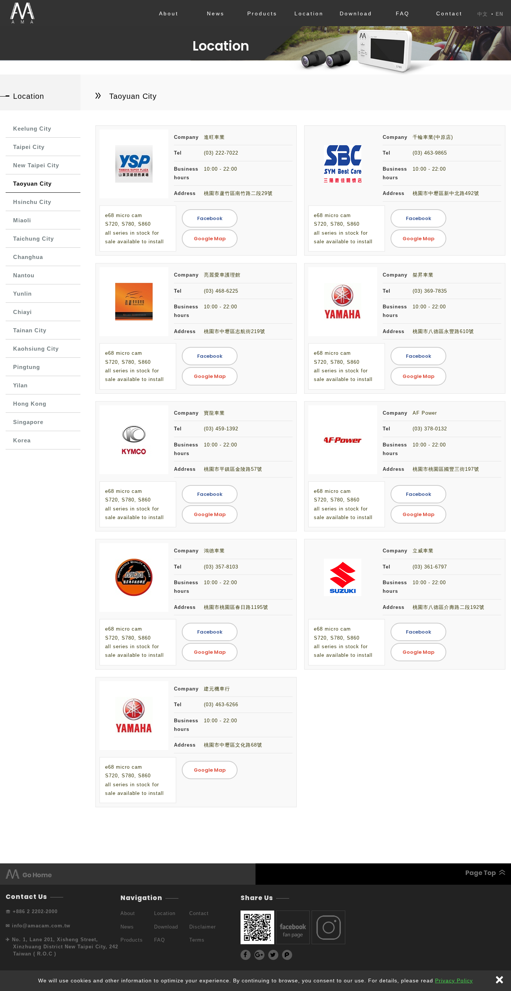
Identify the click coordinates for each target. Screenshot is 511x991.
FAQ (403, 13)
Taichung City (33, 238)
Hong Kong (29, 403)
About (168, 13)
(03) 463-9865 (430, 153)
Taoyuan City (32, 183)
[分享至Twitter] (273, 955)
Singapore (28, 422)
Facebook (210, 218)
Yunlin (22, 293)
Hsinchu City (32, 202)
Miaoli (22, 220)
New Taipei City (36, 165)
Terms (197, 940)
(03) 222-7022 (221, 153)
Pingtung (26, 367)
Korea (22, 440)
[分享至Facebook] (246, 955)
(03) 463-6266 (221, 704)
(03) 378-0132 (430, 429)
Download (356, 13)
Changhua (28, 257)
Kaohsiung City (36, 348)
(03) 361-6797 (430, 567)
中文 (482, 14)
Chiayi (22, 312)
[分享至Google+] (259, 955)
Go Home (131, 874)
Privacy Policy (454, 981)
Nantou (23, 275)
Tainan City (29, 330)
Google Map (210, 238)
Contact (449, 13)
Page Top (380, 873)
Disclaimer (202, 927)
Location (309, 13)
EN (499, 14)
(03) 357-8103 (221, 567)
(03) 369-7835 (430, 291)
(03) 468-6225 (221, 291)
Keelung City (32, 128)
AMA (22, 13)
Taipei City (29, 147)
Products (262, 13)
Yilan (20, 385)
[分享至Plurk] (287, 955)
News (215, 13)
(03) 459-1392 (221, 429)
